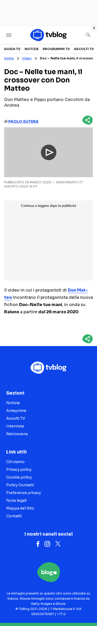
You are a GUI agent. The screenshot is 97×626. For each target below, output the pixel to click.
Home (9, 58)
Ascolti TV (84, 49)
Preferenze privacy (23, 492)
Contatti (14, 516)
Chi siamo (15, 461)
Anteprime (16, 410)
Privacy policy (19, 469)
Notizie (32, 49)
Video (27, 58)
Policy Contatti (20, 485)
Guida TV (12, 49)
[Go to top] (86, 609)
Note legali (16, 500)
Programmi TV (56, 49)
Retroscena (17, 434)
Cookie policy (19, 477)
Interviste (15, 426)
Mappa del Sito (20, 508)
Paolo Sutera (23, 121)
